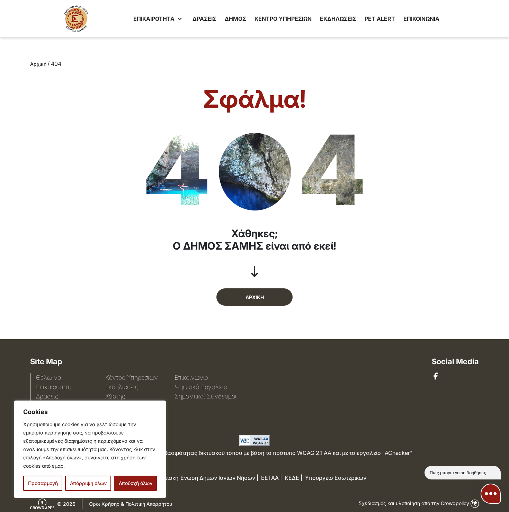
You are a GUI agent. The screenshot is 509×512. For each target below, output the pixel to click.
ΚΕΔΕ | (293, 477)
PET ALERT (380, 18)
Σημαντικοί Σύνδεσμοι (205, 396)
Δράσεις (47, 396)
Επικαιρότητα (54, 386)
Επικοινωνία (191, 377)
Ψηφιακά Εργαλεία (201, 386)
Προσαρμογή (43, 483)
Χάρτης (115, 396)
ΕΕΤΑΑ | (271, 477)
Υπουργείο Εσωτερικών (335, 477)
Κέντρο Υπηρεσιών (131, 377)
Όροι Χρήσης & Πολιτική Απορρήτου (130, 504)
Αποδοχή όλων (135, 483)
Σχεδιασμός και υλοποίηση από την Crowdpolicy (414, 503)
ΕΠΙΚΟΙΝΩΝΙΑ (421, 18)
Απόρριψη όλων (88, 483)
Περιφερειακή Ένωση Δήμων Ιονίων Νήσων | (200, 477)
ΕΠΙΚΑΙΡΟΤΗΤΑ (154, 18)
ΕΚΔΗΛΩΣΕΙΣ (338, 18)
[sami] (436, 376)
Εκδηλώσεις (121, 386)
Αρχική (38, 64)
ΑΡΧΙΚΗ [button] (254, 297)
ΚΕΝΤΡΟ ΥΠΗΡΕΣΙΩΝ (283, 18)
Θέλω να (48, 377)
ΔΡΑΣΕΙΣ (204, 18)
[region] (90, 449)
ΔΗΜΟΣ (235, 18)
